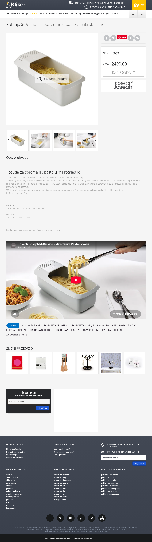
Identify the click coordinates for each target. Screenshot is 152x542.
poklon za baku (60, 488)
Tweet (113, 38)
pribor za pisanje (13, 491)
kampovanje (11, 508)
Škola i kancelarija (48, 13)
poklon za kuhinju (83, 325)
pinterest (60, 518)
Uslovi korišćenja (13, 449)
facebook (50, 518)
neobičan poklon (88, 329)
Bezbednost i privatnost (16, 452)
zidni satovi (11, 480)
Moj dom (63, 13)
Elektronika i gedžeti (93, 13)
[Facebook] (107, 38)
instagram (71, 518)
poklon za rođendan (109, 475)
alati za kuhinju (12, 477)
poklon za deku (60, 491)
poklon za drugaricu (56, 325)
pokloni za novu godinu (111, 488)
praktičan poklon (111, 329)
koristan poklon (16, 329)
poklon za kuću (128, 325)
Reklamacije (11, 455)
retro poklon (11, 483)
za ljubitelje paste (16, 334)
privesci (9, 488)
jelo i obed (10, 500)
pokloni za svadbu (109, 480)
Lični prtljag (75, 13)
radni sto (10, 505)
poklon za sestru (65, 329)
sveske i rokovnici (14, 494)
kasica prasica (12, 497)
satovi (8, 502)
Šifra (105, 53)
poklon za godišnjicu (110, 494)
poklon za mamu (31, 325)
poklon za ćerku (60, 497)
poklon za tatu (60, 486)
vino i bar (10, 486)
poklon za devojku (61, 475)
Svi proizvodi (13, 13)
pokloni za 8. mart (109, 491)
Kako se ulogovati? (62, 449)
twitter (91, 518)
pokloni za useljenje (109, 483)
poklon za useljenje (40, 329)
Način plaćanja (60, 455)
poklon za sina (60, 494)
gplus (81, 518)
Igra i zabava (112, 13)
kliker (16, 4)
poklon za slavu (106, 325)
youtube (102, 518)
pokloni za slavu (108, 477)
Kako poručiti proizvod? (64, 452)
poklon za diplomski (109, 486)
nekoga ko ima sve (62, 500)
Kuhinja (33, 13)
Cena (106, 64)
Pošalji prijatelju (131, 38)
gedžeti (9, 475)
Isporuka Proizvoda (14, 458)
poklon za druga (60, 477)
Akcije (25, 13)
